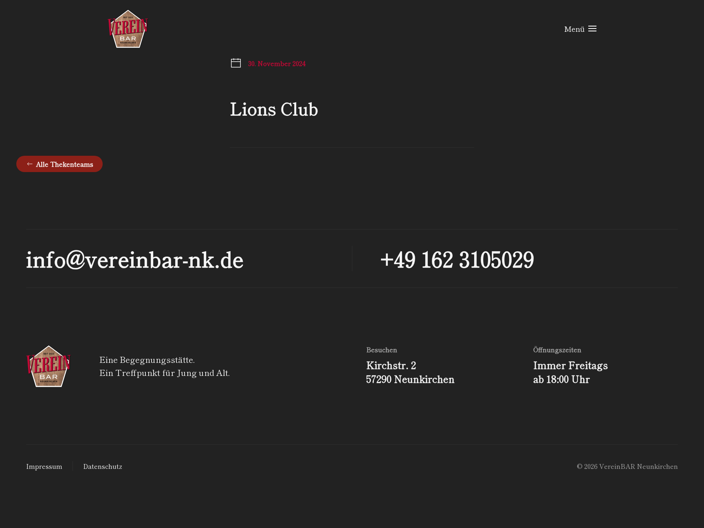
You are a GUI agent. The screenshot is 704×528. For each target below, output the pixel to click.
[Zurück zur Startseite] (128, 28)
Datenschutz (102, 466)
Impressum (44, 466)
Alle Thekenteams (64, 164)
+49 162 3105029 (458, 258)
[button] (580, 28)
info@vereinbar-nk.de (135, 258)
